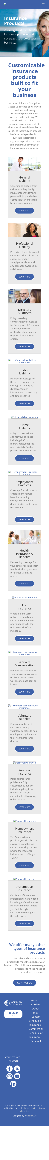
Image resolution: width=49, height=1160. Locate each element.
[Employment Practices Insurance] (24, 471)
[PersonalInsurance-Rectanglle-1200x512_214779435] (24, 762)
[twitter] (17, 1068)
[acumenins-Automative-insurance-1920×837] (24, 879)
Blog (35, 1012)
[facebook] (9, 1068)
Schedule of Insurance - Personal (35, 1037)
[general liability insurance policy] (24, 158)
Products (36, 1000)
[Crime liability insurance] (24, 417)
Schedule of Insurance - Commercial (36, 1024)
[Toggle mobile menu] (43, 4)
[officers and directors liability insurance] (24, 290)
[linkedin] (13, 1084)
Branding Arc (30, 1115)
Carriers (35, 1004)
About (35, 1008)
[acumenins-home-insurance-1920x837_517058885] (24, 820)
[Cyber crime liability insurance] (24, 360)
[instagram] (9, 1076)
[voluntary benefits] (24, 705)
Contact (35, 1016)
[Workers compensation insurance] (24, 652)
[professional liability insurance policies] (24, 224)
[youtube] (17, 1076)
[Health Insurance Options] (24, 531)
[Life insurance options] (24, 597)
